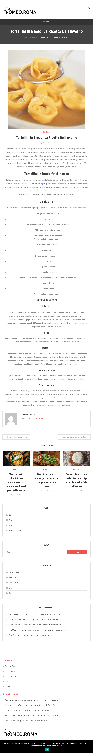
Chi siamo (12, 515)
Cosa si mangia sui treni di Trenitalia (73, 437)
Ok (47, 749)
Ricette (46, 132)
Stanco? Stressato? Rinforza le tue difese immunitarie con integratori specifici (35, 625)
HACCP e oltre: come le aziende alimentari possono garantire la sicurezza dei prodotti (37, 630)
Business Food (14, 572)
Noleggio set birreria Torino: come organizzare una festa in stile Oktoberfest (34, 620)
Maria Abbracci (54, 143)
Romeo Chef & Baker (16, 531)
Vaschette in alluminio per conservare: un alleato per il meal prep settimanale (16, 482)
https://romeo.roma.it (35, 418)
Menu (48, 22)
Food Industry (13, 578)
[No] (90, 746)
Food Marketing (14, 583)
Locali (11, 588)
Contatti (11, 520)
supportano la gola (38, 184)
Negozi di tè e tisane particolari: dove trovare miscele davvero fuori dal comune (35, 614)
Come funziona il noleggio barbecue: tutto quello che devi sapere (30, 635)
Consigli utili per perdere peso (17, 437)
